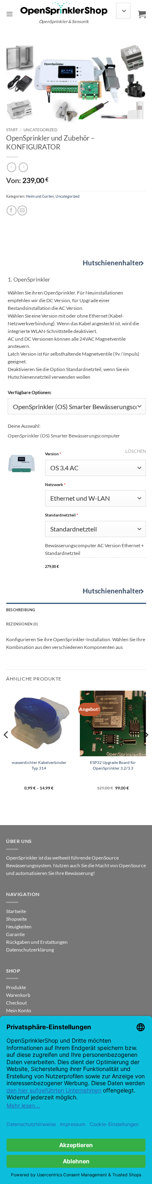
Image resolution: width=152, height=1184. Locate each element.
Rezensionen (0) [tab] (22, 624)
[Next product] (11, 167)
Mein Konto (18, 1010)
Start (12, 129)
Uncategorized (41, 129)
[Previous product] (23, 167)
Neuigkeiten (19, 927)
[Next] (145, 751)
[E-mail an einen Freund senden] (22, 210)
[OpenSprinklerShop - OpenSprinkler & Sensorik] (63, 8)
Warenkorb (18, 995)
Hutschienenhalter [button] (110, 263)
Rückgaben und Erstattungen (37, 942)
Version (95, 454)
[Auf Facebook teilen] (11, 210)
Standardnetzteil (95, 515)
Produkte (16, 987)
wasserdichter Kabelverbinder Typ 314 (39, 765)
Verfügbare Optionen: (29, 392)
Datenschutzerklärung (30, 950)
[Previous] (6, 751)
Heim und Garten (40, 196)
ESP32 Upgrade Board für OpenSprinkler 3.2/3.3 (113, 765)
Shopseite (16, 919)
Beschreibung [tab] (20, 610)
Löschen (135, 451)
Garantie (15, 934)
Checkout (16, 1003)
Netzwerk (95, 484)
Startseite (16, 911)
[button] (9, 14)
